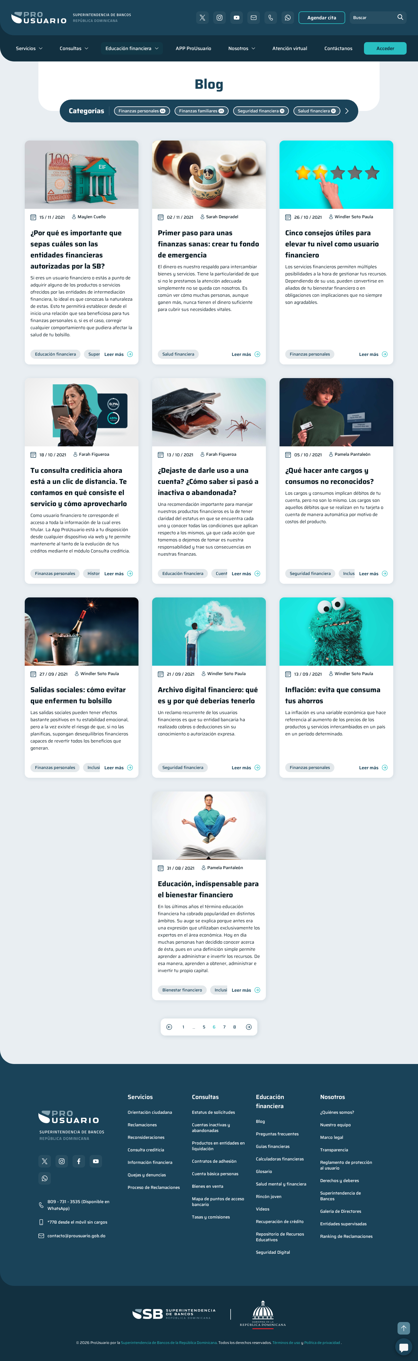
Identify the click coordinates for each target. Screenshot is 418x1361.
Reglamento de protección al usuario (346, 1165)
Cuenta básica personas (215, 1173)
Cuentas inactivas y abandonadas (211, 1127)
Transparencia (334, 1149)
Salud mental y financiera (281, 1184)
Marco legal (331, 1137)
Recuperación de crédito (280, 1221)
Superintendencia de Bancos (341, 1196)
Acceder (384, 50)
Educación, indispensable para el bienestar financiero (208, 889)
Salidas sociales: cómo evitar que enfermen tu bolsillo (78, 695)
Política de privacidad (322, 1343)
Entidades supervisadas (343, 1223)
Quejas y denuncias (147, 1175)
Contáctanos (338, 48)
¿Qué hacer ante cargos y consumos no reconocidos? (329, 476)
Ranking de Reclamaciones (346, 1236)
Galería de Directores (340, 1211)
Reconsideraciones (146, 1137)
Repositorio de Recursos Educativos (280, 1237)
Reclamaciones (142, 1124)
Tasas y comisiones (211, 1217)
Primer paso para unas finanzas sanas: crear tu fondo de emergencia (208, 244)
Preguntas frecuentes (277, 1134)
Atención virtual (289, 48)
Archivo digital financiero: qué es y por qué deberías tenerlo (208, 695)
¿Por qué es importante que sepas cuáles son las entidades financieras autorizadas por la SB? (76, 249)
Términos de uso (286, 1343)
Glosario (264, 1171)
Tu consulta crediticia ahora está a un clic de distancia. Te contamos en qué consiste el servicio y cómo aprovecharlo (78, 487)
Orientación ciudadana (150, 1112)
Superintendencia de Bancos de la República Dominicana (169, 1343)
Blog (260, 1121)
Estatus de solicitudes (213, 1112)
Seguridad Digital (273, 1252)
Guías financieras (272, 1146)
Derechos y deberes (339, 1180)
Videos (262, 1209)
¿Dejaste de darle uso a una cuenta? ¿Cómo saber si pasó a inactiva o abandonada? (208, 481)
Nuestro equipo (335, 1124)
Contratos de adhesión (214, 1161)
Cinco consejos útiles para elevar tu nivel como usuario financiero (332, 244)
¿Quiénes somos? (337, 1112)
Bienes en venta (207, 1186)
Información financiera (150, 1162)
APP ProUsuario (193, 48)
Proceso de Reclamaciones (154, 1187)
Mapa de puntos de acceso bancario (218, 1201)
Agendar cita (321, 17)
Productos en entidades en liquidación (219, 1146)
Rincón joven (269, 1196)
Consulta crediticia (146, 1149)
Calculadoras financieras (280, 1159)
